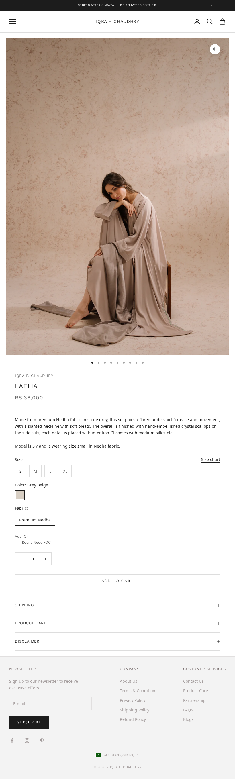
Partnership (194, 700)
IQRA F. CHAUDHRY (34, 376)
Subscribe (29, 722)
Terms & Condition (137, 690)
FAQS (188, 710)
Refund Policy (133, 719)
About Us (128, 681)
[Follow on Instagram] (27, 740)
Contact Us (193, 681)
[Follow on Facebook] (12, 740)
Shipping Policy (134, 710)
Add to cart (117, 580)
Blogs (188, 719)
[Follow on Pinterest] (42, 740)
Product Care (195, 690)
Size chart (210, 459)
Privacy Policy (132, 700)
